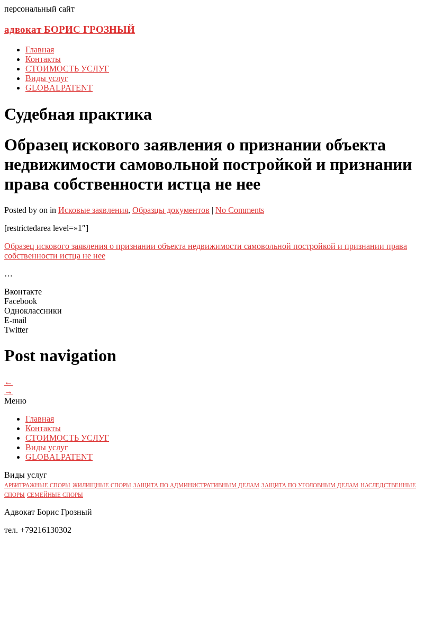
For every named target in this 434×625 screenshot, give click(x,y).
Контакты (43, 59)
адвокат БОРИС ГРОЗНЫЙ (69, 29)
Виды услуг (46, 78)
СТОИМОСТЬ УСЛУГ (67, 68)
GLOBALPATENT (59, 87)
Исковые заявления (93, 210)
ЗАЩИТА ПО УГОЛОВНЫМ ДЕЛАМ (309, 485)
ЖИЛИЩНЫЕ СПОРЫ (102, 485)
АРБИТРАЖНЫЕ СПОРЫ (37, 485)
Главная (39, 49)
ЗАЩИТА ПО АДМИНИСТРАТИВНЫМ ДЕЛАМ (196, 485)
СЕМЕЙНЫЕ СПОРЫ (55, 495)
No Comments (239, 210)
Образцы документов (171, 210)
